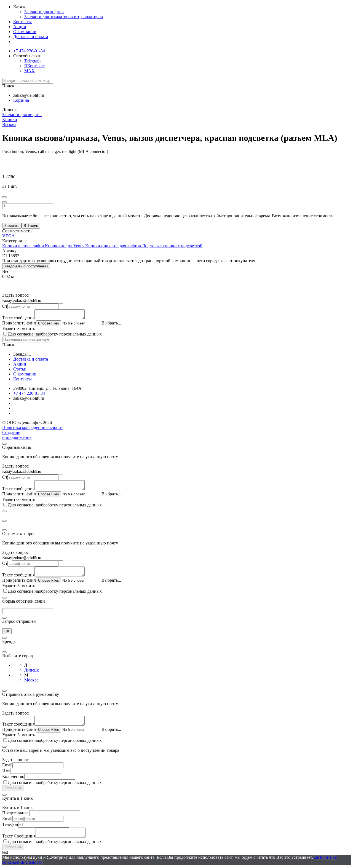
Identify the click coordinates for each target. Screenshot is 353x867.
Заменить (26, 328)
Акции (19, 26)
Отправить (13, 788)
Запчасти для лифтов (44, 11)
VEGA (8, 235)
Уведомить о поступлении (26, 266)
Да (315, 857)
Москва (31, 680)
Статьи (19, 369)
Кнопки (9, 119)
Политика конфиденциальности (32, 427)
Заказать (11, 226)
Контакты (22, 21)
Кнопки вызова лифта (23, 245)
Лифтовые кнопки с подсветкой (172, 245)
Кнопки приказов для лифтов (113, 245)
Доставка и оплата (30, 36)
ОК (6, 631)
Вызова (9, 124)
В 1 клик (31, 226)
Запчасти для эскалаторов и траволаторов (63, 16)
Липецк (31, 670)
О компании (24, 31)
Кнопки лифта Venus (65, 245)
